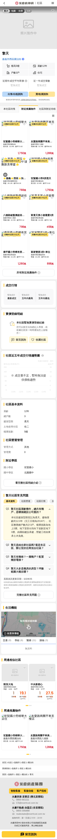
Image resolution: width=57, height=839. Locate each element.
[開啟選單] (53, 3)
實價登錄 (6, 768)
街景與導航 (13, 633)
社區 (10, 762)
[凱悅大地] (15, 683)
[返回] (4, 3)
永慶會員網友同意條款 (29, 100)
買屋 (4, 774)
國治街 (31, 762)
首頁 (4, 762)
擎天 (32, 774)
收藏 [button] (53, 10)
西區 (24, 762)
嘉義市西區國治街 (11, 59)
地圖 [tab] (13, 11)
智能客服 (15, 791)
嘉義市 (17, 762)
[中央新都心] (42, 683)
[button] (28, 510)
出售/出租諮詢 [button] (15, 94)
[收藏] (24, 667)
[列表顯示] (53, 116)
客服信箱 (28, 791)
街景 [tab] (21, 11)
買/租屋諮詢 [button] (42, 94)
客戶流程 (41, 791)
